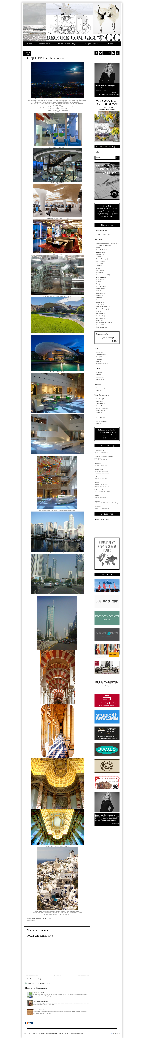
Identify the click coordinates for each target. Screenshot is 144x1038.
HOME (29, 44)
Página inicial (57, 975)
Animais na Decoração (102, 245)
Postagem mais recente (32, 975)
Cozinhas (98, 265)
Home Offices (100, 286)
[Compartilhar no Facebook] (33, 920)
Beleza (98, 352)
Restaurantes (99, 313)
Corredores (99, 261)
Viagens (98, 379)
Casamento (99, 403)
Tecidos (98, 320)
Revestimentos (100, 316)
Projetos (98, 302)
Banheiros (99, 252)
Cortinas (98, 263)
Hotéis (98, 372)
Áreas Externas (100, 327)
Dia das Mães (99, 405)
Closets (98, 256)
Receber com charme (101, 306)
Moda (97, 361)
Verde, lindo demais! (38, 992)
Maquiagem (99, 359)
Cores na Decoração (101, 259)
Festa (97, 281)
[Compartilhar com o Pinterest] (34, 920)
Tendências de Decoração (103, 322)
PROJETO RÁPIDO (92, 44)
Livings (98, 295)
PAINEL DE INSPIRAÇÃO (67, 44)
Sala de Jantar (99, 318)
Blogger (81, 1033)
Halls (97, 284)
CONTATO (110, 44)
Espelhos (98, 272)
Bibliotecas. (99, 254)
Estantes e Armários (101, 275)
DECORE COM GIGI (32, 1033)
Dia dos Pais (99, 410)
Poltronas (98, 300)
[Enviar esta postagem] (49, 918)
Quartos (98, 304)
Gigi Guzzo (67, 1033)
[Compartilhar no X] (31, 920)
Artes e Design (100, 250)
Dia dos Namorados (101, 408)
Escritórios (99, 270)
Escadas (98, 268)
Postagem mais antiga (83, 975)
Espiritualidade (100, 421)
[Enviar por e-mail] (28, 920)
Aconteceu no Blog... (101, 234)
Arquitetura (99, 388)
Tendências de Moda (101, 363)
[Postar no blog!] (29, 920)
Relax (97, 311)
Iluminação (99, 288)
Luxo (97, 297)
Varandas (98, 325)
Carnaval (98, 401)
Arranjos (98, 247)
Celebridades (99, 354)
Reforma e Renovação (102, 309)
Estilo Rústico (100, 279)
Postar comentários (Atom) (37, 979)
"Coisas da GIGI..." (38, 1009)
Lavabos (98, 290)
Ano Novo (99, 399)
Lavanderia (99, 293)
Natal (97, 412)
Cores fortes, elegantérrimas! (40, 1001)
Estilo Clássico (100, 277)
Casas (97, 390)
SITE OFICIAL (44, 44)
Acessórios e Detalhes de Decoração (105, 243)
